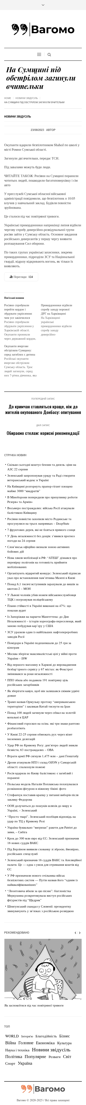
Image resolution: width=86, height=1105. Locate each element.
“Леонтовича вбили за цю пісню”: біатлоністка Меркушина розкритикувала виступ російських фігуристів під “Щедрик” (39, 895)
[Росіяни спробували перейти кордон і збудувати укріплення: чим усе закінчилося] (22, 322)
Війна (10, 1043)
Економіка (45, 1043)
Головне (25, 1043)
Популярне (35, 1056)
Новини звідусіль (26, 98)
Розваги (55, 1056)
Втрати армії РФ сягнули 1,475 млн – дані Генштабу (43, 756)
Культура (64, 1042)
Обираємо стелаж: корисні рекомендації (43, 433)
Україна (25, 1063)
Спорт (10, 1063)
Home (7, 98)
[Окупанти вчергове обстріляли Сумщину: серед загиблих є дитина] (22, 360)
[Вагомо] (43, 29)
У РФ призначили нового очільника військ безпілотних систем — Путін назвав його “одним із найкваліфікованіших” (42, 880)
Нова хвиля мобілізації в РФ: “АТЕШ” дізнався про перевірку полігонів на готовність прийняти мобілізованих (42, 562)
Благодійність (46, 1036)
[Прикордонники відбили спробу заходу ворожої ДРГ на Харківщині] (59, 320)
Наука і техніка (17, 1049)
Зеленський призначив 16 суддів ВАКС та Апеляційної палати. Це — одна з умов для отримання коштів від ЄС (44, 864)
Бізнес (64, 1035)
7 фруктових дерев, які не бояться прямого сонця (41, 530)
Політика (13, 1056)
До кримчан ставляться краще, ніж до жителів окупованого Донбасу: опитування (43, 409)
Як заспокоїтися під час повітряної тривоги (33, 1005)
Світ (67, 1056)
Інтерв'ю (27, 1036)
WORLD (12, 1035)
